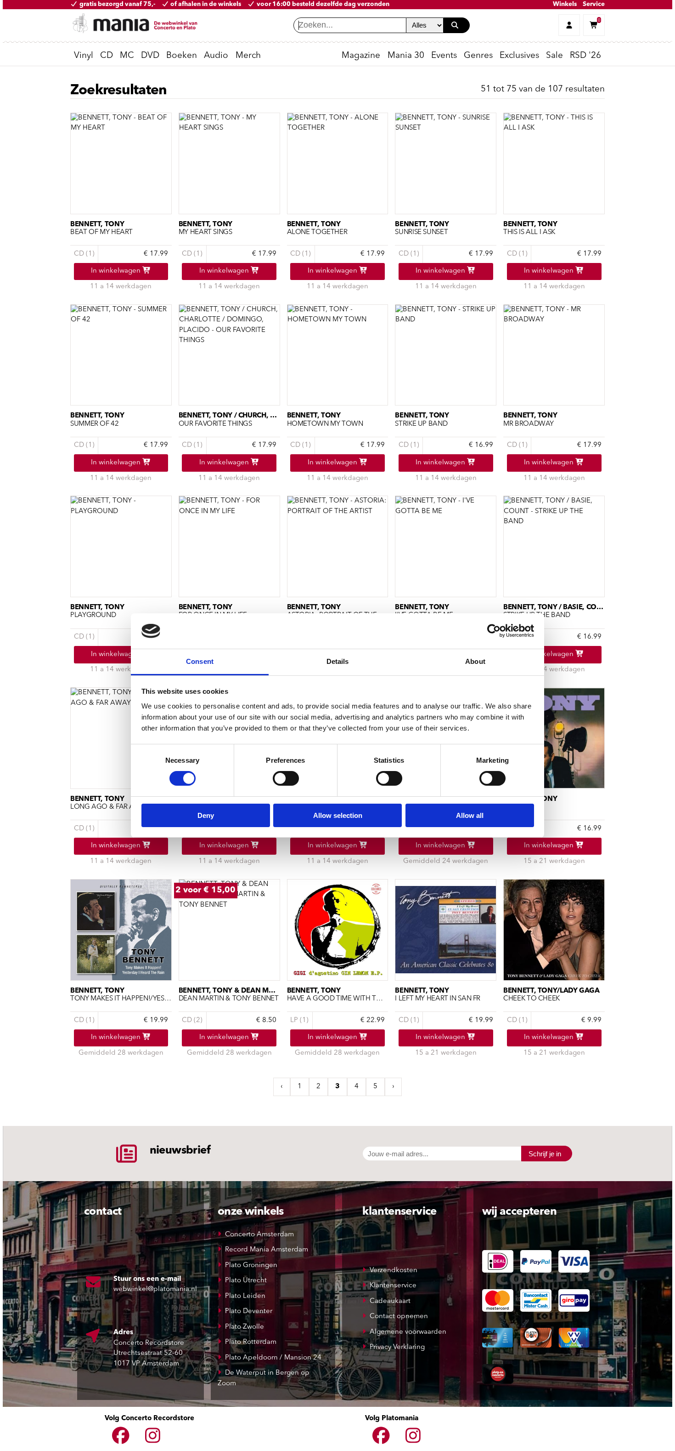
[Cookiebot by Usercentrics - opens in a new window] (494, 631)
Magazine (361, 55)
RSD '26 (585, 55)
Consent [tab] (200, 661)
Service (594, 4)
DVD (150, 55)
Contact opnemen (399, 1316)
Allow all (470, 815)
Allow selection (337, 815)
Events (444, 55)
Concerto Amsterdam (259, 1234)
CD (106, 55)
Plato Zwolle (244, 1327)
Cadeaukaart (390, 1301)
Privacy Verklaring (397, 1347)
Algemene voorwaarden (408, 1332)
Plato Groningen (251, 1265)
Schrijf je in (545, 1154)
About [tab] (475, 661)
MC (127, 55)
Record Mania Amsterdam (266, 1249)
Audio (216, 55)
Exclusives (519, 55)
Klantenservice (393, 1285)
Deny (205, 815)
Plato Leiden (245, 1296)
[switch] (286, 778)
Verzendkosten (393, 1270)
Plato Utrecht (246, 1280)
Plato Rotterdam (250, 1342)
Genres (478, 55)
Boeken (181, 55)
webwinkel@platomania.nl (155, 1289)
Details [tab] (337, 661)
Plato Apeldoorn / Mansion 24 (273, 1357)
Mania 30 (406, 55)
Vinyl (83, 55)
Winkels (565, 4)
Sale (554, 55)
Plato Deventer (248, 1311)
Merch (248, 55)
